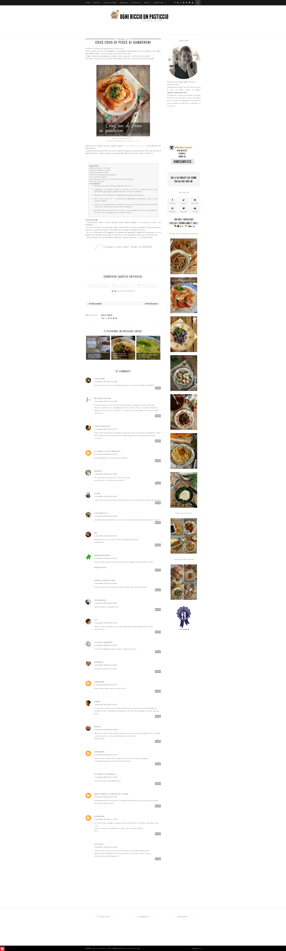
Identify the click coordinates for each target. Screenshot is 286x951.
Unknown (99, 682)
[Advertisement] (181, 127)
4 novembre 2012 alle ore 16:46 (105, 603)
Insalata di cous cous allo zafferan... (122, 356)
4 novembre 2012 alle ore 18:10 (105, 665)
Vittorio (98, 844)
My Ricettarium (102, 398)
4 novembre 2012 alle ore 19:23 (105, 704)
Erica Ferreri (107, 315)
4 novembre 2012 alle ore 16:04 (105, 474)
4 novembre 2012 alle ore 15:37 (105, 429)
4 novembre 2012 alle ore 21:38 (105, 777)
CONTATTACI (159, 2)
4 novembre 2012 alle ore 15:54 (105, 454)
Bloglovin (183, 211)
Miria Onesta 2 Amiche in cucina (111, 794)
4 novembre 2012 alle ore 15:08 (105, 382)
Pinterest (172, 211)
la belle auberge (103, 642)
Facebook (172, 203)
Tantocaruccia (102, 426)
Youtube (195, 211)
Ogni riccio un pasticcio (99, 948)
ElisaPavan (100, 600)
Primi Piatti (130, 291)
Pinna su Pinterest (149, 285)
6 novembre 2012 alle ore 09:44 (105, 847)
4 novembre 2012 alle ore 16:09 (105, 516)
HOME (87, 2)
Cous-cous (121, 291)
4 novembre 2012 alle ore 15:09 (105, 401)
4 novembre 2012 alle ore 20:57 (105, 755)
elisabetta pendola (105, 774)
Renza (97, 727)
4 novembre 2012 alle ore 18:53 (105, 685)
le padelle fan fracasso (107, 451)
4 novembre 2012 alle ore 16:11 (105, 536)
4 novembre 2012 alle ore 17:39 (105, 623)
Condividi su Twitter (125, 285)
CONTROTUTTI (101, 513)
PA (136, 141)
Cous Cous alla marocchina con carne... (94, 355)
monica (98, 471)
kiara (97, 701)
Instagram (195, 203)
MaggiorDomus (102, 555)
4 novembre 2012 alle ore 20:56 (105, 730)
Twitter (183, 203)
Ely (96, 620)
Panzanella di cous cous (146, 356)
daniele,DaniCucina (104, 580)
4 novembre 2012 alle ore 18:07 (105, 645)
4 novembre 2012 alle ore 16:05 (105, 496)
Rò (95, 533)
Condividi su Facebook (100, 285)
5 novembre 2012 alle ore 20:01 (105, 819)
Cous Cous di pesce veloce (135, 146)
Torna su (195, 948)
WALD (132, 138)
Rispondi (158, 388)
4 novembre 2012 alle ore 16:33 (105, 583)
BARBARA (98, 662)
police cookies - (132, 948)
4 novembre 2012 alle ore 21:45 (105, 797)
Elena (97, 493)
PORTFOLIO (136, 2)
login (138, 948)
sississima (99, 379)
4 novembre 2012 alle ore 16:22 (105, 558)
